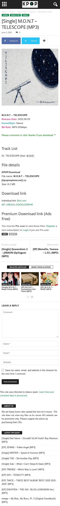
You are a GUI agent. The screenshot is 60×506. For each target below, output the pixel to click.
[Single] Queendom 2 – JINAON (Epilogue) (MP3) (15, 252)
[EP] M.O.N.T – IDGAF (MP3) (46, 288)
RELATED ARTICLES (18, 267)
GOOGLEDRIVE (24, 204)
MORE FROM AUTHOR (41, 267)
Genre (12, 12)
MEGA (10, 204)
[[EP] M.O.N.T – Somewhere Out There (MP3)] (30, 279)
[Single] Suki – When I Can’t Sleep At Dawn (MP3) (26, 464)
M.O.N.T (13, 234)
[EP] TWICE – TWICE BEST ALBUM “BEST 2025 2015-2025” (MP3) (29, 482)
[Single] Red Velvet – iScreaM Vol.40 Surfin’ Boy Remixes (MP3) (30, 440)
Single (25, 15)
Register (50, 226)
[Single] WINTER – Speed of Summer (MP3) (23, 453)
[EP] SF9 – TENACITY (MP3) (16, 475)
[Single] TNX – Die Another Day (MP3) (20, 458)
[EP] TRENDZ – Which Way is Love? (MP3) (23, 469)
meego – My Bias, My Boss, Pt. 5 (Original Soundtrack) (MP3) (29, 500)
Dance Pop (22, 12)
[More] (44, 40)
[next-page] (32, 297)
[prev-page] (28, 297)
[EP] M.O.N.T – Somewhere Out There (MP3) (28, 289)
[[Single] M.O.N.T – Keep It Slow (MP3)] (11, 279)
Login (26, 230)
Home (4, 12)
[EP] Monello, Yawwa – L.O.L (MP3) (45, 250)
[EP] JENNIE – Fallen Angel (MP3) (18, 447)
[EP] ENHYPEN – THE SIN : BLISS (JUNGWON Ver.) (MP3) (28, 491)
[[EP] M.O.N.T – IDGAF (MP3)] (49, 279)
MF (3, 204)
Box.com (21, 200)
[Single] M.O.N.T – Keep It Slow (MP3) (10, 288)
